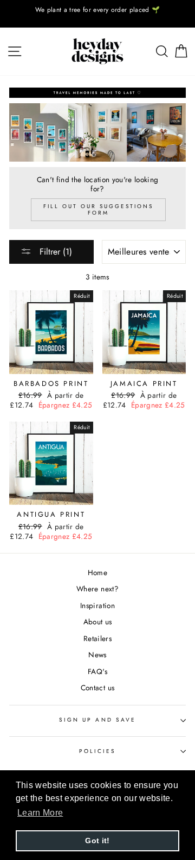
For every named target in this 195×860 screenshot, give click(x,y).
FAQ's (97, 671)
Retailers (97, 638)
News (97, 654)
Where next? (97, 588)
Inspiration (97, 605)
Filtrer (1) (54, 251)
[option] (97, 10)
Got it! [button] (97, 840)
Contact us (97, 687)
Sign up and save (97, 720)
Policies (97, 751)
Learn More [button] (40, 812)
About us (97, 621)
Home (97, 572)
